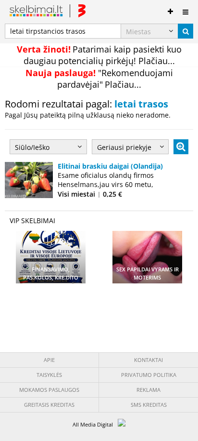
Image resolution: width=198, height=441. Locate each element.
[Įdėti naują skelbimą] (170, 9)
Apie (49, 359)
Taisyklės (49, 374)
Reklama (148, 389)
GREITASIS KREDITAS (49, 404)
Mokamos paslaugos (49, 389)
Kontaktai (148, 359)
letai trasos (141, 103)
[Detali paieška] (180, 146)
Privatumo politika (148, 374)
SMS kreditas (149, 404)
